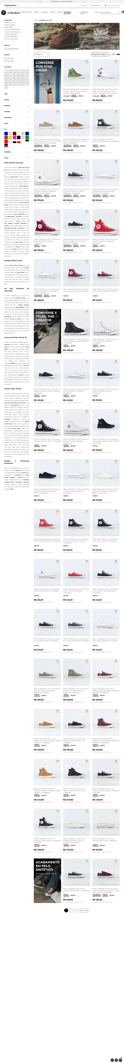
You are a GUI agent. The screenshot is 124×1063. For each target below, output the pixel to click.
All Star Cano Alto (9, 22)
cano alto (7, 228)
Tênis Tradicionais (19, 214)
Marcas (6, 45)
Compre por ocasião (84, 12)
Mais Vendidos (20, 307)
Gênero (7, 55)
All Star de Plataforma (18, 309)
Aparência (8, 117)
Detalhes (7, 152)
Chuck (6, 347)
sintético (17, 235)
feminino (10, 223)
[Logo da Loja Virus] (10, 12)
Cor (5, 129)
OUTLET (59, 12)
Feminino (10, 58)
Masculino (10, 61)
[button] (40, 2)
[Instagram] (116, 1060)
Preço (6, 158)
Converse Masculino (20, 223)
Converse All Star (13, 49)
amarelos (10, 277)
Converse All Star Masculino (12, 32)
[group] (77, 36)
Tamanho (7, 67)
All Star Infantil (8, 27)
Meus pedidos (95, 5)
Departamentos (26, 12)
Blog (97, 12)
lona (28, 235)
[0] (122, 13)
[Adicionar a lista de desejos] (87, 62)
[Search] (119, 12)
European (6, 321)
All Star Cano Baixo (9, 25)
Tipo (5, 94)
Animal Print (8, 279)
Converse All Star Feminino (12, 29)
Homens (52, 12)
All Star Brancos (18, 274)
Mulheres (44, 12)
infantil (6, 225)
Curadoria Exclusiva (67, 12)
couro (5, 235)
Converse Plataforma (10, 36)
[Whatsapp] (112, 1060)
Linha (6, 123)
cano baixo (13, 228)
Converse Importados (10, 34)
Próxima (83, 910)
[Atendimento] (120, 1060)
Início (36, 20)
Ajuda (84, 5)
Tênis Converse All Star (10, 39)
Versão (6, 100)
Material (7, 105)
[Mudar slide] (74, 48)
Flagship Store (10, 5)
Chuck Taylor (19, 242)
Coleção (7, 111)
